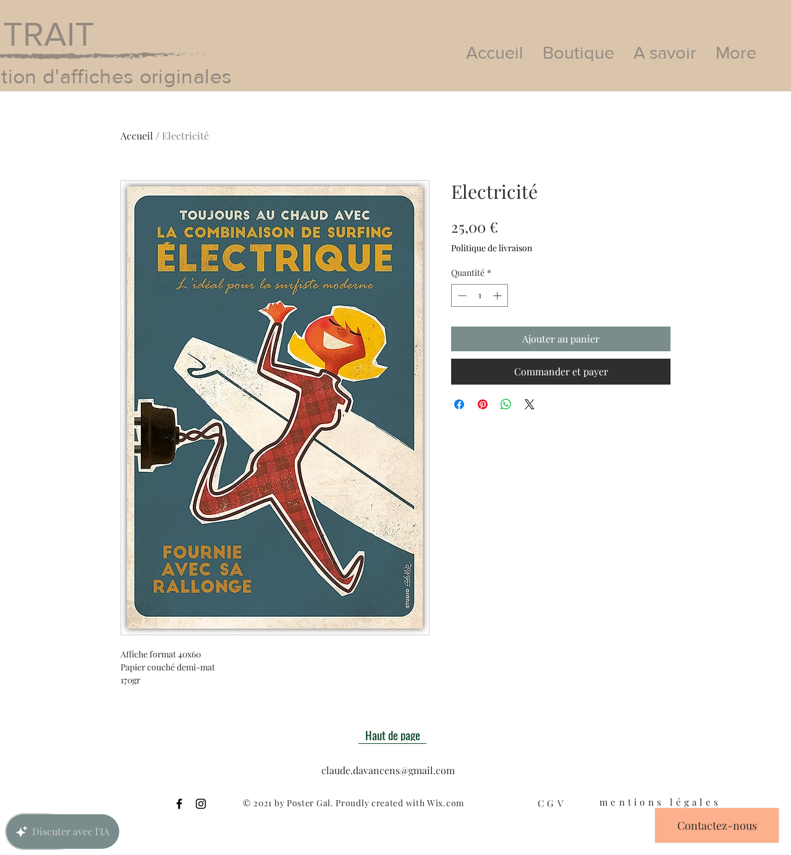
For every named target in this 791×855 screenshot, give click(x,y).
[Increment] (498, 295)
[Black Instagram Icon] (201, 804)
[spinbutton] (479, 295)
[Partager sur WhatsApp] (506, 404)
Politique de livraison (491, 248)
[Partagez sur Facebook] (459, 404)
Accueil (137, 135)
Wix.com (445, 803)
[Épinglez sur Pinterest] (482, 404)
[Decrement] (460, 295)
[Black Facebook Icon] (179, 804)
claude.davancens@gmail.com (388, 770)
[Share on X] (529, 404)
